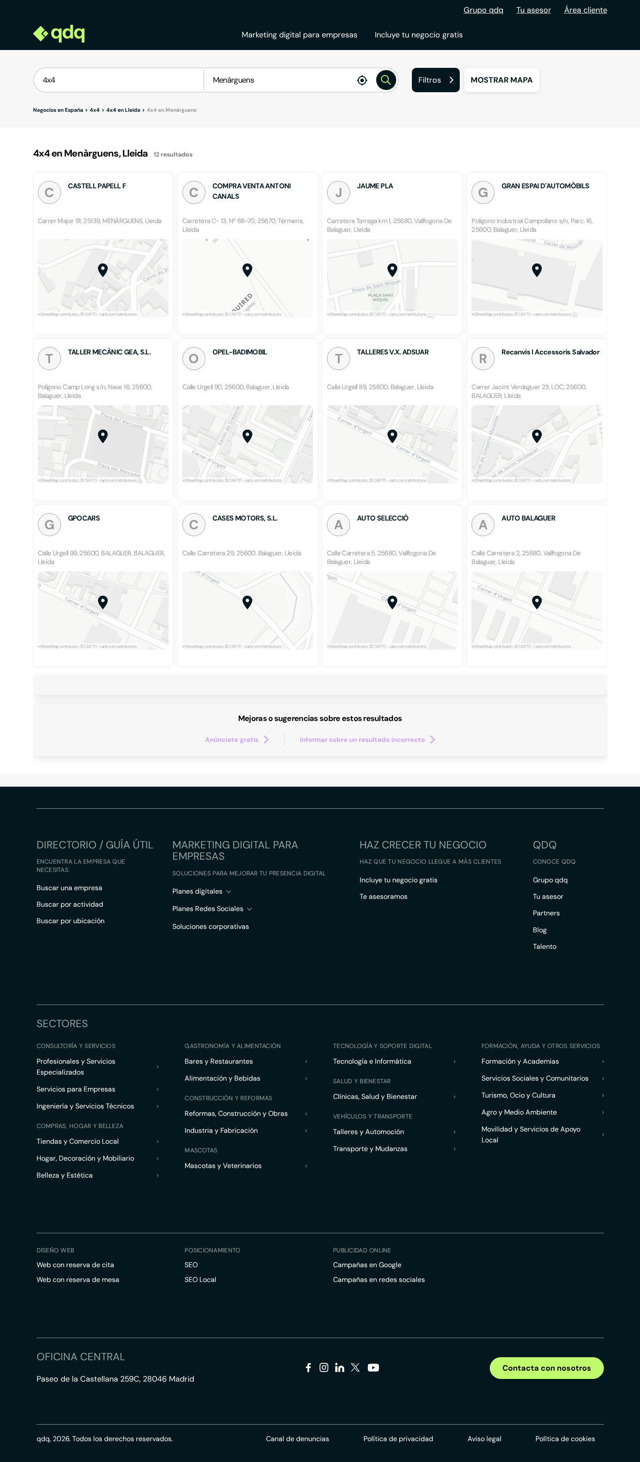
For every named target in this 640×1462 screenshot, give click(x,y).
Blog (540, 930)
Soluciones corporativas (210, 926)
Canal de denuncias (297, 1438)
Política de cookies (565, 1438)
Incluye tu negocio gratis (419, 35)
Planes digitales (197, 891)
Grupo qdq (483, 10)
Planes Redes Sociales (207, 908)
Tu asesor (533, 10)
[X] (355, 1369)
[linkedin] (339, 1369)
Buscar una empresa (69, 887)
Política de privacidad (398, 1438)
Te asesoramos (384, 896)
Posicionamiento (212, 1250)
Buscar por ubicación (70, 920)
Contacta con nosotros (546, 1368)
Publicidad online (362, 1250)
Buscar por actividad (70, 904)
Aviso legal (485, 1438)
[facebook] (308, 1369)
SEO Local (200, 1279)
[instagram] (324, 1369)
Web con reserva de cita (75, 1264)
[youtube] (373, 1370)
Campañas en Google (367, 1264)
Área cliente (585, 10)
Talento (544, 946)
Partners (546, 913)
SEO (191, 1264)
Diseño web (55, 1250)
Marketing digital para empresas (299, 35)
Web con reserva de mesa (78, 1279)
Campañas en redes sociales (379, 1279)
